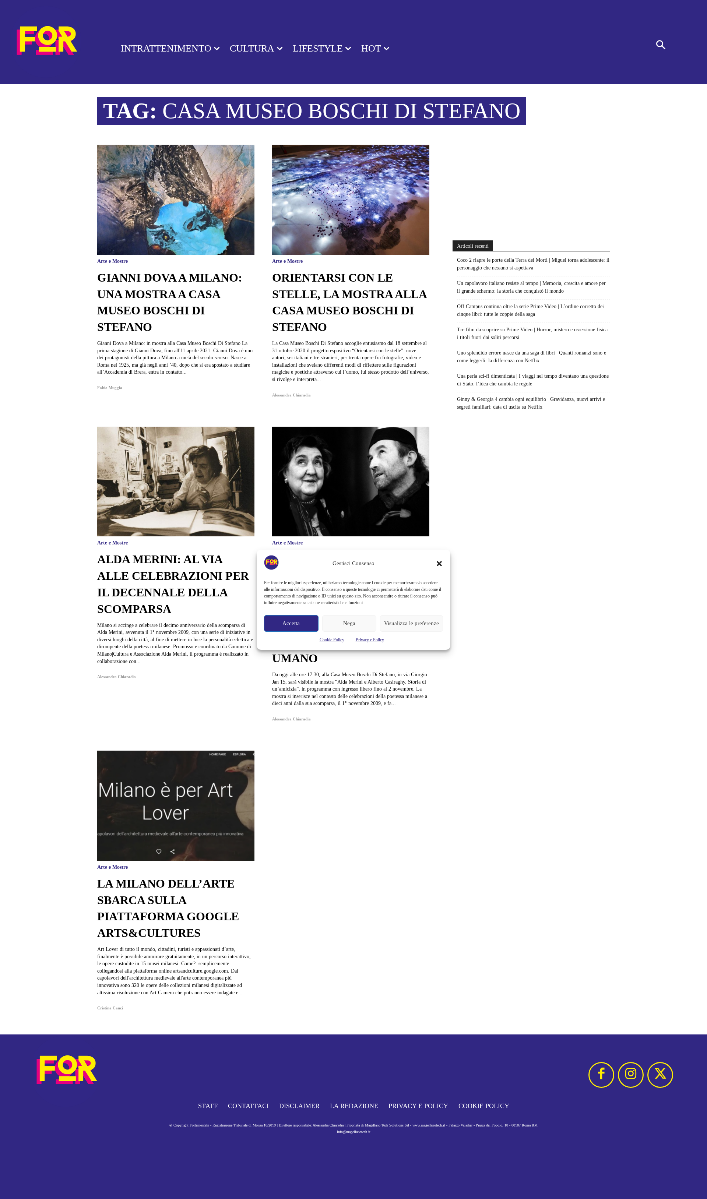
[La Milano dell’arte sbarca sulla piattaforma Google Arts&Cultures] (175, 806)
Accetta (291, 623)
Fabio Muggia (109, 387)
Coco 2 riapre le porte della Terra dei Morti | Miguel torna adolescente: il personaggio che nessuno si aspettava (533, 264)
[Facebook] (601, 1075)
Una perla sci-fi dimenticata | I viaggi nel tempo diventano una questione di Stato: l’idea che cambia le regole (533, 380)
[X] (660, 1075)
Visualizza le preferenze (411, 623)
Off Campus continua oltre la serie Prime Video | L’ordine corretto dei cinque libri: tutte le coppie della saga (530, 310)
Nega (349, 623)
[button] (439, 563)
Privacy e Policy (370, 639)
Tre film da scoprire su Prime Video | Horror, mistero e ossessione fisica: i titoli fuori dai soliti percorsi (533, 333)
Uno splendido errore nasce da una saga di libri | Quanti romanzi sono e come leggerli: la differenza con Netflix (531, 356)
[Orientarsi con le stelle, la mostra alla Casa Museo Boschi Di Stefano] (350, 200)
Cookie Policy (332, 639)
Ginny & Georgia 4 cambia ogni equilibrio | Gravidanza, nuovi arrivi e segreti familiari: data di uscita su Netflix (531, 403)
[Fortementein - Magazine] (51, 42)
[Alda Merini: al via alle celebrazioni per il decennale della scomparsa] (175, 482)
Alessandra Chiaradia (291, 395)
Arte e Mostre (112, 261)
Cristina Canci (110, 1008)
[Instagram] (631, 1075)
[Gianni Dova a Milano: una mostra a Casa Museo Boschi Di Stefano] (175, 200)
